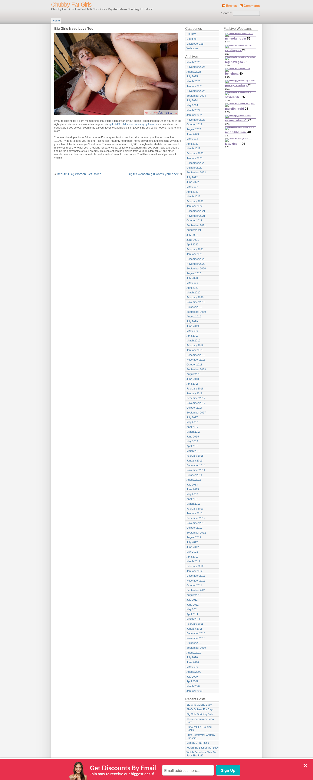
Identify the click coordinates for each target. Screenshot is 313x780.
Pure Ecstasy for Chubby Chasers (201, 736)
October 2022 (194, 167)
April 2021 (192, 244)
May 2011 (192, 609)
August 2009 (194, 671)
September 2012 (196, 532)
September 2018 (196, 369)
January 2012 (194, 571)
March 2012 (193, 561)
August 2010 (194, 652)
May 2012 (192, 551)
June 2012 (193, 547)
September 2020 (196, 268)
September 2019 (196, 311)
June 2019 (193, 326)
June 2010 (193, 662)
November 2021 (196, 215)
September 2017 (196, 412)
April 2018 (192, 383)
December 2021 (196, 211)
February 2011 (195, 623)
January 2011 (194, 628)
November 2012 (196, 523)
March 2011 (193, 619)
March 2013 (193, 503)
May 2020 (192, 283)
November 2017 (196, 403)
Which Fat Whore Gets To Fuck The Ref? (201, 754)
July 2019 (192, 321)
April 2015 (192, 446)
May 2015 (192, 441)
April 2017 (192, 427)
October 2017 (194, 407)
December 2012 (196, 518)
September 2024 (196, 95)
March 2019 (193, 340)
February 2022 (195, 201)
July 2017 (192, 417)
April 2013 (192, 499)
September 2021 (196, 225)
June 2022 (193, 182)
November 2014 (196, 470)
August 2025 (194, 71)
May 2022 (192, 186)
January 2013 (194, 513)
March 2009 (193, 686)
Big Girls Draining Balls (200, 714)
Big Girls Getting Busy (199, 704)
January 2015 (194, 460)
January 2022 (194, 206)
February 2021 (195, 249)
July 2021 (192, 235)
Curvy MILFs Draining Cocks (199, 729)
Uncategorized (195, 43)
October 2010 (194, 642)
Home (56, 20)
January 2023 (194, 158)
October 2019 (194, 307)
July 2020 (192, 278)
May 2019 (192, 331)
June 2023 (193, 134)
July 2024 (192, 100)
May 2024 (192, 105)
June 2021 (193, 239)
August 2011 (194, 595)
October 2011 (194, 585)
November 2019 (196, 302)
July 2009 (192, 676)
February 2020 (195, 297)
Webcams (192, 48)
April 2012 (192, 556)
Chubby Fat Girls (71, 4)
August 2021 (194, 230)
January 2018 (194, 393)
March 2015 (193, 451)
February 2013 (195, 508)
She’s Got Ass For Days (200, 709)
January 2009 (194, 690)
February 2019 (195, 345)
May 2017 (192, 422)
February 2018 (195, 388)
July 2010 (192, 657)
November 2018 (196, 359)
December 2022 (196, 162)
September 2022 (196, 172)
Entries (231, 5)
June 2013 (193, 489)
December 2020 (196, 259)
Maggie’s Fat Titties (198, 742)
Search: (226, 13)
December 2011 (196, 575)
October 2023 (194, 124)
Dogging (192, 38)
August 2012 (194, 537)
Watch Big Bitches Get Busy (202, 747)
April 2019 (192, 335)
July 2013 (192, 484)
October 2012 (194, 527)
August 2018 (194, 374)
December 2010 (196, 633)
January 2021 (194, 254)
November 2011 (196, 580)
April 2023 (192, 143)
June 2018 (193, 379)
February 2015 (195, 455)
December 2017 (196, 398)
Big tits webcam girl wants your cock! (153, 174)
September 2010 (196, 647)
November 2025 (196, 66)
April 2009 (192, 681)
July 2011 (192, 599)
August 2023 (194, 129)
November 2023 (196, 119)
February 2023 (195, 153)
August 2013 (194, 479)
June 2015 (193, 436)
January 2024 (194, 114)
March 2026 (193, 62)
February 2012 (195, 566)
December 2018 (196, 355)
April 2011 (192, 614)
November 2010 (196, 638)
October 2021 (194, 220)
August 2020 (194, 273)
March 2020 (193, 292)
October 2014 (194, 475)
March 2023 (193, 148)
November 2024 (196, 90)
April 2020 (192, 287)
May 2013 (192, 494)
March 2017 (193, 431)
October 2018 (194, 364)
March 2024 (193, 110)
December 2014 (196, 465)
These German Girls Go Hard (200, 721)
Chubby (191, 34)
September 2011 (196, 590)
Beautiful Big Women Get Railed (79, 174)
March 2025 (193, 81)
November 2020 (196, 263)
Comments (252, 5)
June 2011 (193, 604)
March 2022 (193, 196)
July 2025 (192, 76)
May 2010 (192, 666)
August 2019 (194, 316)
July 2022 (192, 177)
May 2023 (192, 138)
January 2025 (194, 86)
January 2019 (194, 350)
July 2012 (192, 542)
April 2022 (192, 191)
